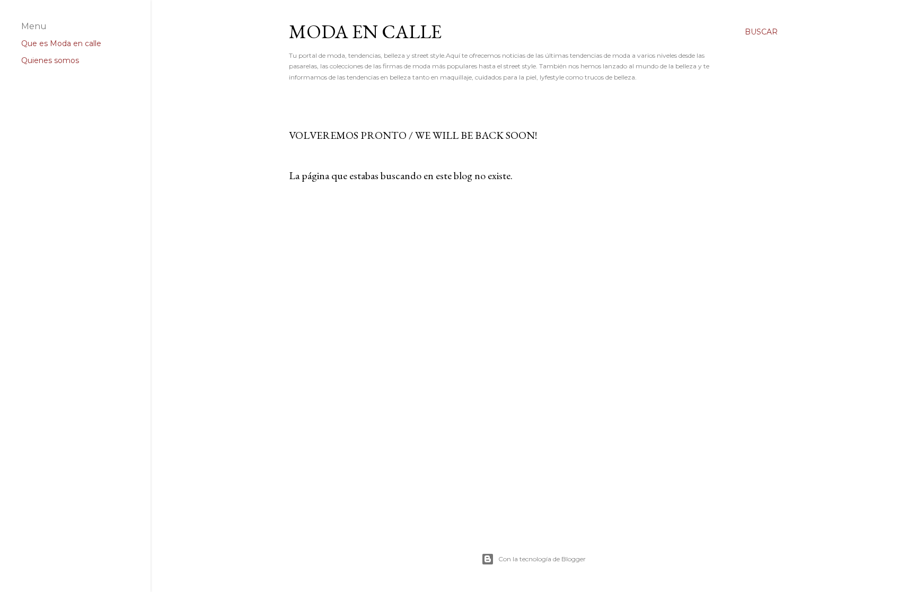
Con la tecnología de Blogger (542, 559)
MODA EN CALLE (365, 31)
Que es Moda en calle (61, 43)
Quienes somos (50, 60)
